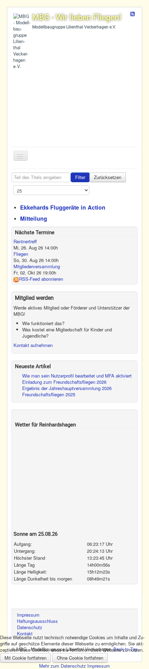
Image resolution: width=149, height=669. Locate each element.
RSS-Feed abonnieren (41, 279)
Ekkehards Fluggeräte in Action (62, 207)
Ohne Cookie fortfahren (80, 657)
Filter (80, 177)
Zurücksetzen (107, 177)
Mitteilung (33, 218)
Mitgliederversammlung (37, 266)
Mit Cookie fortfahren (25, 657)
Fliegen (21, 254)
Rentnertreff (25, 241)
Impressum (98, 665)
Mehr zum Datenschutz (62, 665)
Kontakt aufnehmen (33, 345)
